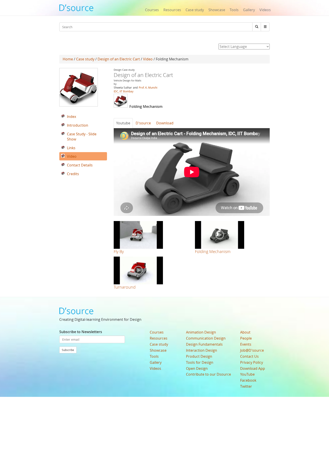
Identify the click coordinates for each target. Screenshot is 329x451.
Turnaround (125, 287)
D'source (143, 123)
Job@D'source (252, 350)
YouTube (247, 374)
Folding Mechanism (213, 251)
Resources (172, 9)
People (246, 338)
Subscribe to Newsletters (80, 331)
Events (245, 344)
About (245, 332)
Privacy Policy (251, 362)
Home (68, 59)
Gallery (249, 9)
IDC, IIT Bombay (123, 91)
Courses (152, 9)
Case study (195, 9)
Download (164, 123)
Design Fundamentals (204, 344)
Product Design (199, 356)
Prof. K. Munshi (148, 87)
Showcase (216, 9)
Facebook (248, 380)
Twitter (246, 386)
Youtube (123, 123)
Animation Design (201, 332)
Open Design (197, 368)
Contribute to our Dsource (208, 374)
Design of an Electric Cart (119, 59)
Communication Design (206, 338)
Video (148, 59)
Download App (252, 368)
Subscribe (68, 350)
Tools (234, 9)
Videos (265, 9)
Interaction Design (201, 350)
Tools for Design (199, 362)
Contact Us (249, 356)
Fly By (119, 251)
